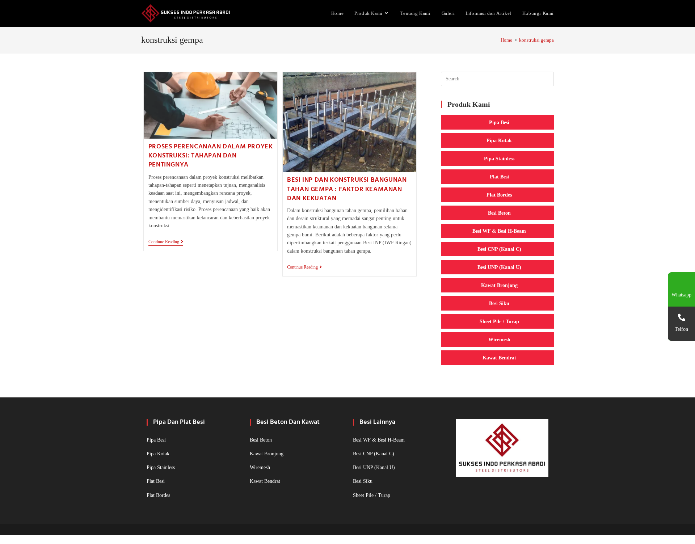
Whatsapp (681, 295)
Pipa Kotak (499, 140)
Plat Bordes (499, 195)
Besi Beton (499, 213)
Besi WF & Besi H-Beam (499, 231)
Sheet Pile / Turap (499, 321)
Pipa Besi (499, 122)
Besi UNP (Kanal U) (499, 267)
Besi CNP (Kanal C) (499, 249)
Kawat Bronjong (499, 285)
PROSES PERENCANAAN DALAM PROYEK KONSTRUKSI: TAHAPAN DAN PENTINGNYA (210, 156)
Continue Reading (165, 242)
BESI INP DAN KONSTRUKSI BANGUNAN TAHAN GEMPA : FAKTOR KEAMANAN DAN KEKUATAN (347, 189)
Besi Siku (499, 303)
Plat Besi (499, 177)
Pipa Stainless (499, 158)
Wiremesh (499, 339)
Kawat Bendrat (499, 357)
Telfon (681, 329)
